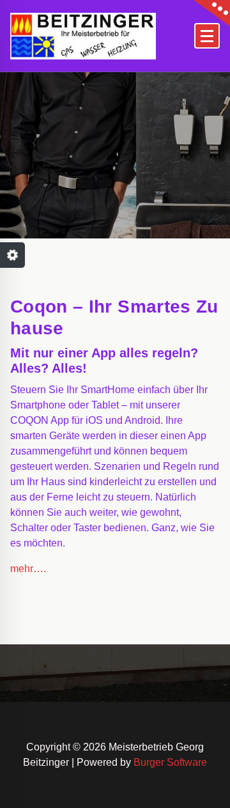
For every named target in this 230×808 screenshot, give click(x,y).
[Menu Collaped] (207, 36)
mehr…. (28, 568)
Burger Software (170, 762)
